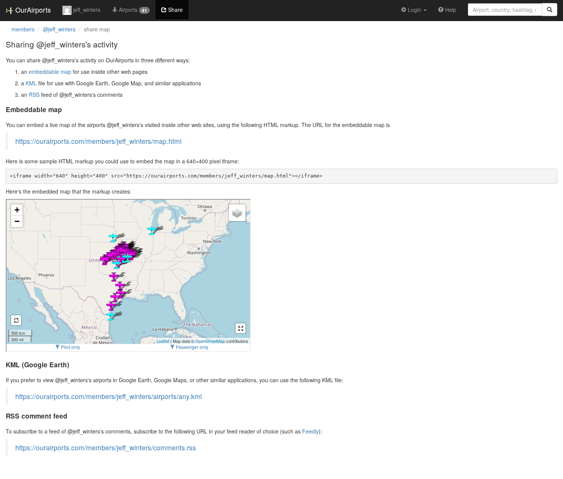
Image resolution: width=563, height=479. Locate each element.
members (22, 29)
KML (31, 83)
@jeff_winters (59, 29)
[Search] (549, 9)
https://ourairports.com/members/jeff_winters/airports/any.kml (108, 396)
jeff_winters (86, 9)
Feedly (310, 431)
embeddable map (50, 71)
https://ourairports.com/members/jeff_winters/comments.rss (105, 447)
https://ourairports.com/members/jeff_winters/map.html (98, 141)
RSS (34, 94)
